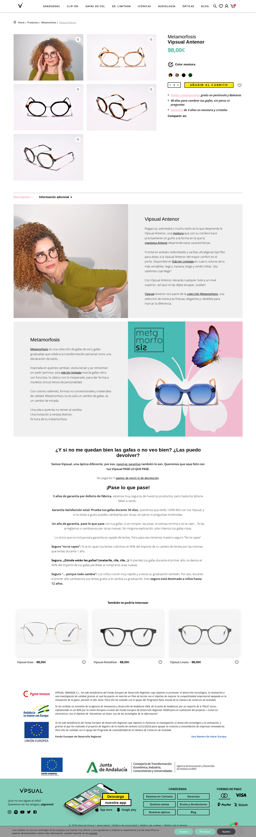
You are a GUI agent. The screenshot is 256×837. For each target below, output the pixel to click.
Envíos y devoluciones (185, 95)
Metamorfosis (39, 349)
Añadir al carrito (209, 85)
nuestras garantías (128, 464)
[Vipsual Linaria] (204, 633)
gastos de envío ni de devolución (137, 478)
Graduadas (51, 6)
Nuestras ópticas (159, 812)
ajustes (93, 833)
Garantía (177, 110)
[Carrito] (234, 5)
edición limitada (71, 372)
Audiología (167, 6)
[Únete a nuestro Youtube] (22, 812)
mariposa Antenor (156, 243)
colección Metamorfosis (202, 294)
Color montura (185, 64)
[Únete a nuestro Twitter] (29, 812)
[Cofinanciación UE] (37, 711)
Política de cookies (150, 825)
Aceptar (183, 831)
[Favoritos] (221, 6)
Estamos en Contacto (159, 796)
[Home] (20, 6)
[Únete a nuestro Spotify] (16, 812)
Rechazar (205, 831)
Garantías (193, 796)
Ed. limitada (121, 6)
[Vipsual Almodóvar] (128, 633)
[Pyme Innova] (37, 694)
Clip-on (73, 6)
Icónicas (144, 6)
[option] (52, 637)
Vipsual (149, 294)
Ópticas (188, 6)
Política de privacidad (124, 825)
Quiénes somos (159, 804)
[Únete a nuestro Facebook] (35, 812)
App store (106, 809)
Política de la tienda (175, 825)
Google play (129, 809)
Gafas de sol (95, 6)
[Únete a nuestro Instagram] (9, 812)
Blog (205, 6)
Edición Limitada (183, 261)
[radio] (170, 75)
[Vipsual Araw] (52, 633)
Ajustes (226, 831)
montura (178, 233)
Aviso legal (103, 825)
